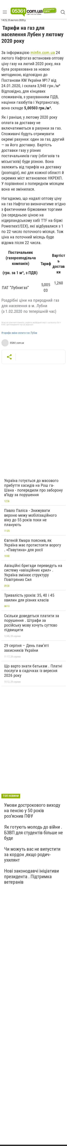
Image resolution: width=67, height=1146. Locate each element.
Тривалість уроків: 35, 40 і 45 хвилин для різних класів (29, 597)
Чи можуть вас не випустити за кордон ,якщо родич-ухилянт (32, 854)
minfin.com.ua (42, 52)
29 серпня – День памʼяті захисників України (26, 648)
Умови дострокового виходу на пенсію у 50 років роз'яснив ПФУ (32, 810)
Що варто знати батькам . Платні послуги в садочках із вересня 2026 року (33, 671)
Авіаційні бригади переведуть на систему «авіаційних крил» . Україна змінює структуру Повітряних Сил (33, 572)
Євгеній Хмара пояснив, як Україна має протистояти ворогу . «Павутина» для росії (32, 545)
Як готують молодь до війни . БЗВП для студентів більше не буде (33, 832)
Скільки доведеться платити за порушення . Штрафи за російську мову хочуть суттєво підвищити (31, 622)
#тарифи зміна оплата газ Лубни (19, 332)
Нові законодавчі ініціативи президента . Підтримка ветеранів (31, 876)
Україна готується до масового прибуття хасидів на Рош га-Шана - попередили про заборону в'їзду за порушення (33, 487)
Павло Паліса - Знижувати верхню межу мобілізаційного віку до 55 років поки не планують (30, 517)
